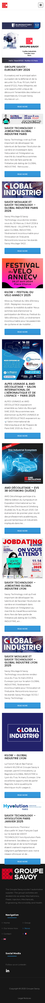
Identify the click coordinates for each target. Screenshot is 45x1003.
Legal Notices (24, 998)
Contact (7, 934)
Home (7, 923)
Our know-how (11, 928)
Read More (23, 106)
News (27, 928)
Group (27, 923)
